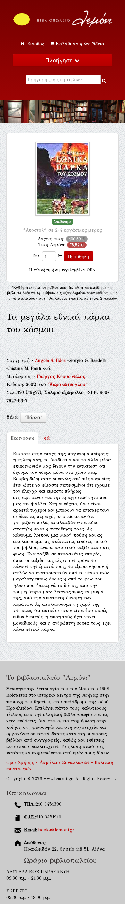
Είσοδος (36, 43)
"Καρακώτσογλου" (67, 384)
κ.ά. (47, 438)
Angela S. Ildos (51, 360)
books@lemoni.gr (56, 830)
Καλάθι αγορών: (80, 43)
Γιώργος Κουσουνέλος (61, 376)
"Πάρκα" (33, 417)
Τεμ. (36, 256)
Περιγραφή (22, 438)
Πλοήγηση (60, 60)
